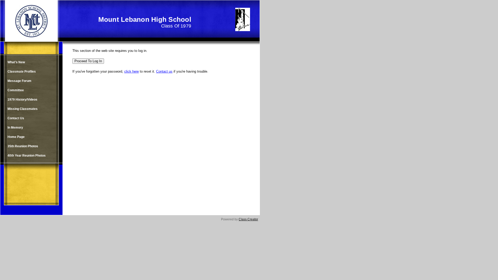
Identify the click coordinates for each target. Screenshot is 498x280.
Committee (16, 90)
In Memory (15, 127)
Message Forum (19, 81)
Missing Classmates (23, 109)
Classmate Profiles (22, 71)
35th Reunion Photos (23, 146)
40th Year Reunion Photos (27, 155)
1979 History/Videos (22, 99)
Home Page (16, 137)
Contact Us (16, 118)
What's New (16, 62)
